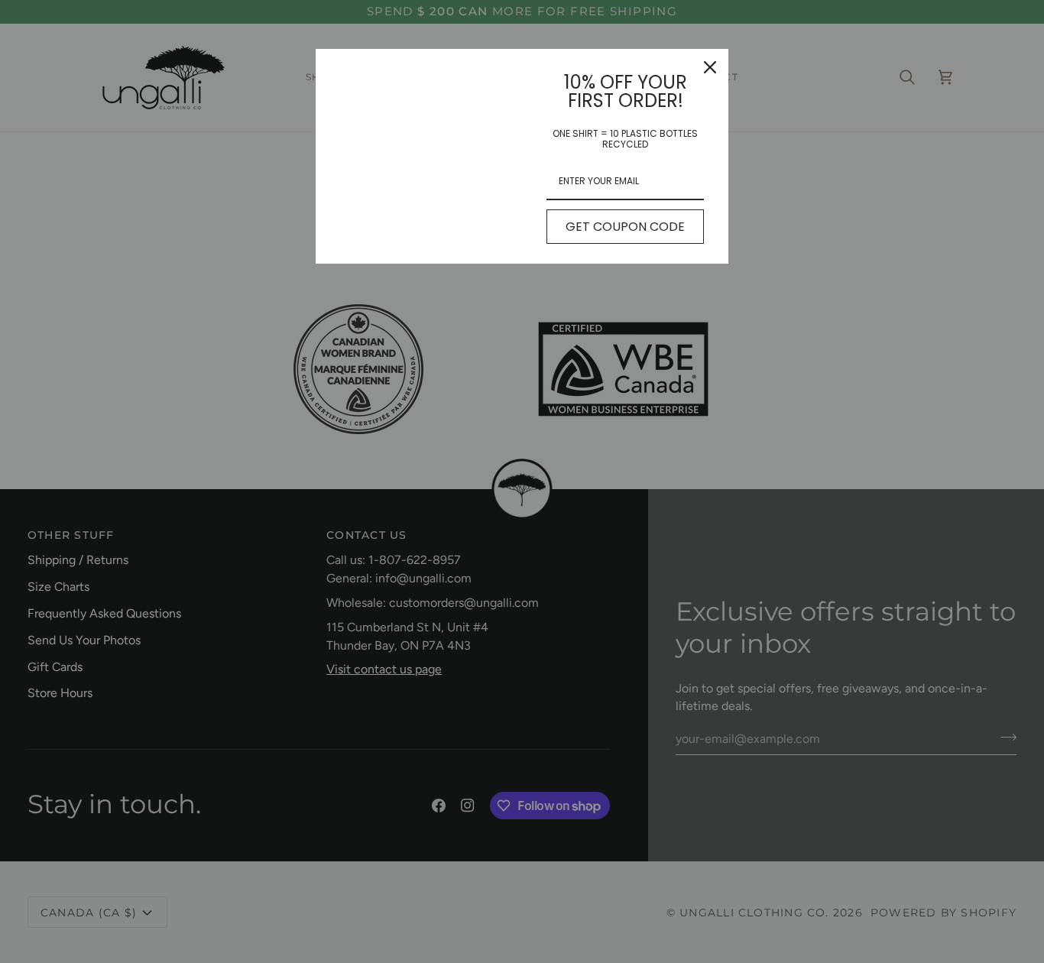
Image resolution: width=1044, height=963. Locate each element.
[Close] (710, 67)
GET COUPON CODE (625, 226)
